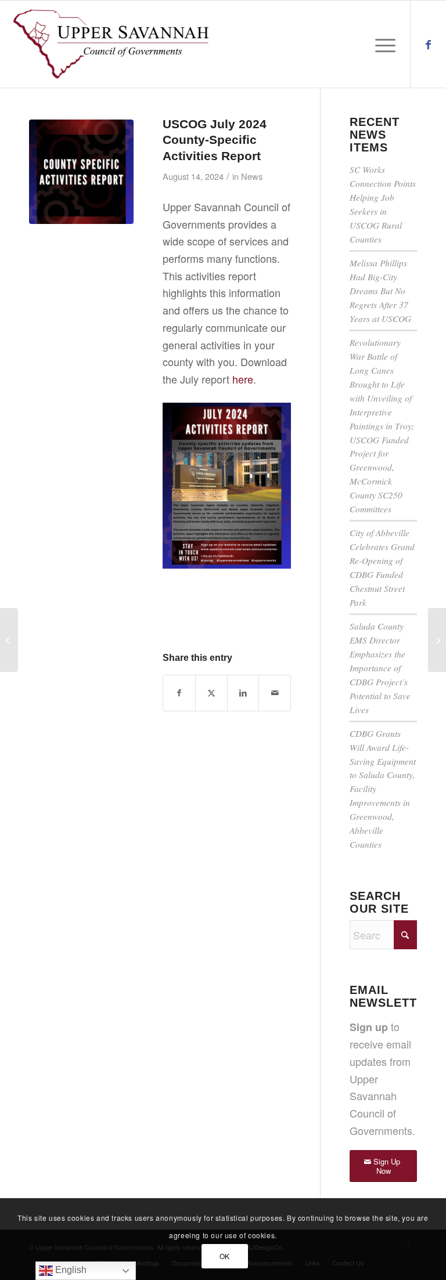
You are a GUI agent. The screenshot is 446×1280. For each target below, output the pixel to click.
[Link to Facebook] (428, 43)
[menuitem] (382, 44)
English (70, 1270)
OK (225, 1256)
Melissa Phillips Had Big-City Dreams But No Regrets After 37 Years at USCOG (380, 290)
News (251, 176)
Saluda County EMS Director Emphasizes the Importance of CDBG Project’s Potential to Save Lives (380, 667)
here (242, 378)
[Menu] (382, 44)
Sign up (369, 1027)
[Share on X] (211, 693)
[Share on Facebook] (179, 693)
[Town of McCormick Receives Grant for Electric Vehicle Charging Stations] (9, 640)
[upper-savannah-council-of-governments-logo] (111, 44)
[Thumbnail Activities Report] (81, 172)
